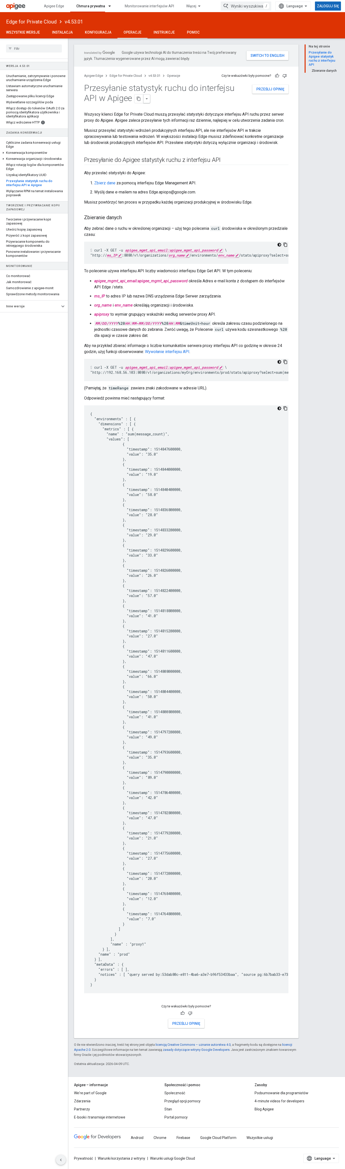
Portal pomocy (176, 1117)
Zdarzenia (82, 1101)
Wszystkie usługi (260, 1138)
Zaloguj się (328, 6)
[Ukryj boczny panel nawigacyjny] (61, 1160)
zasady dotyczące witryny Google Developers (196, 1050)
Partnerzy (82, 1109)
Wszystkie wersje (23, 32)
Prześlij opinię (270, 89)
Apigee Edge (54, 6)
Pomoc (193, 32)
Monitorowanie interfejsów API (149, 6)
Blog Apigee (264, 1109)
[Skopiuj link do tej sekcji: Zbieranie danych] (127, 218)
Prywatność (83, 1158)
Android (137, 1138)
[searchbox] (34, 48)
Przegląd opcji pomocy (182, 1101)
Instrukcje (164, 32)
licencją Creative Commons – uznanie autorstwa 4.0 (193, 1045)
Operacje (132, 32)
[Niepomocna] (284, 76)
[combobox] (246, 6)
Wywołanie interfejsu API (167, 351)
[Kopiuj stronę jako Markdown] (138, 98)
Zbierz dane (104, 183)
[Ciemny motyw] (279, 245)
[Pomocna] (277, 76)
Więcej (191, 6)
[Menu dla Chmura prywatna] (112, 6)
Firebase (183, 1138)
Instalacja (62, 32)
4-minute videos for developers (279, 1101)
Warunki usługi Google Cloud (172, 1158)
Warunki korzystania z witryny (121, 1158)
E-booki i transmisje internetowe (99, 1117)
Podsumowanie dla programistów (281, 1093)
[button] (34, 153)
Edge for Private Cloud (31, 22)
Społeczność (174, 1093)
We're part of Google (90, 1093)
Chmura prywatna (90, 6)
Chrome (160, 1138)
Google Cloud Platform (218, 1138)
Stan (168, 1109)
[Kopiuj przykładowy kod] (285, 245)
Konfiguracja (98, 32)
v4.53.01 (74, 22)
